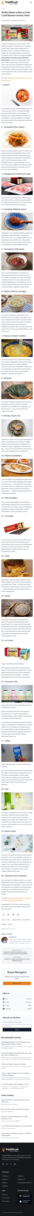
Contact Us (5, 1194)
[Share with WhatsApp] (8, 914)
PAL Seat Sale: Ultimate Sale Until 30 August (15, 1109)
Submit (17, 1029)
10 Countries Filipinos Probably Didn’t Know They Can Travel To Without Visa (16, 1054)
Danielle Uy (12, 937)
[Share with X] (18, 914)
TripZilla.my (5, 1186)
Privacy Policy (5, 1201)
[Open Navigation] (31, 2)
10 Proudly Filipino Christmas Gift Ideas (13, 1064)
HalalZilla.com (21, 1179)
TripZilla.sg (20, 1176)
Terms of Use (5, 1198)
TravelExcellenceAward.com (25, 1182)
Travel (3, 8)
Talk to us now (17, 983)
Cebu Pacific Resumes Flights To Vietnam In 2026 (16, 1126)
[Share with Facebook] (3, 914)
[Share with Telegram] (13, 914)
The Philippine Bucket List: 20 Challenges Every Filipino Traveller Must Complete (16, 1043)
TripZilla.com (5, 1176)
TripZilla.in (4, 1182)
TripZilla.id (4, 1179)
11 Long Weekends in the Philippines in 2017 (15, 1084)
